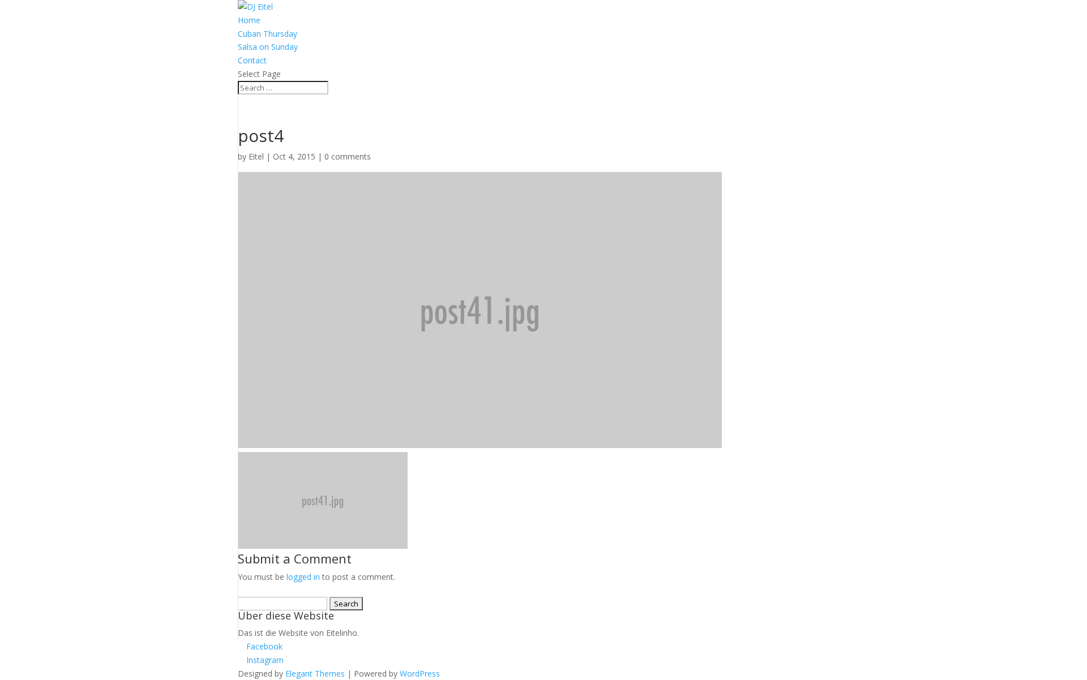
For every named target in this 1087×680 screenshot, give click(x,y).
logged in (303, 576)
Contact (252, 60)
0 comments (347, 156)
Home (249, 20)
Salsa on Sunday (268, 46)
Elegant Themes (315, 673)
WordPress (420, 673)
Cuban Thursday (267, 33)
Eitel (256, 156)
